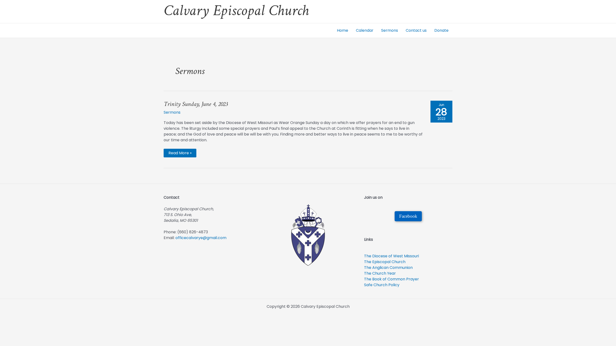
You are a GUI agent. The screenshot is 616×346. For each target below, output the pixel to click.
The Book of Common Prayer (391, 279)
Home (342, 30)
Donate (441, 30)
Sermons (389, 30)
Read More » (180, 153)
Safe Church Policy (381, 285)
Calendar (364, 30)
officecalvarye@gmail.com (200, 238)
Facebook (408, 216)
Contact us (416, 30)
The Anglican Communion (388, 267)
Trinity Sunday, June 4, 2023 (196, 104)
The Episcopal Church (384, 262)
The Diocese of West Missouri (391, 256)
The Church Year (380, 273)
